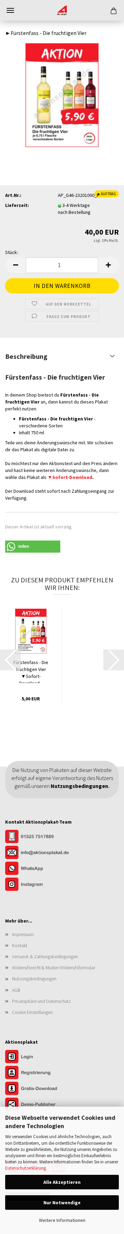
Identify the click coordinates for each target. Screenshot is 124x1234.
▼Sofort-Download (70, 477)
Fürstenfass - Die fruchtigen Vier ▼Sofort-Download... (30, 671)
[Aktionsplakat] (62, 10)
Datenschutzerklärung (25, 1168)
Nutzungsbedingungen (34, 979)
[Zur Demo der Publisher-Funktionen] (39, 1105)
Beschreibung (26, 356)
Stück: (11, 252)
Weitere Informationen (62, 1220)
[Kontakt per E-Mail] (39, 853)
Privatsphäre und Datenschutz (41, 1001)
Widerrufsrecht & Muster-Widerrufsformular (53, 967)
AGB (16, 990)
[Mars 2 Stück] (62, 94)
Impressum (23, 934)
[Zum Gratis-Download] (39, 1089)
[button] (15, 265)
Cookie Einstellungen (32, 1012)
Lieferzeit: (17, 205)
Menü (10, 10)
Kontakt (19, 945)
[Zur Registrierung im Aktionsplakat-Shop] (39, 1073)
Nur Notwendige (62, 1202)
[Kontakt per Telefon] (39, 837)
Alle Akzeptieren (62, 1182)
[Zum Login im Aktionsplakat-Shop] (39, 1057)
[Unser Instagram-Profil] (39, 885)
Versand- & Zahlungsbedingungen (45, 956)
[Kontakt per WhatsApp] (39, 869)
